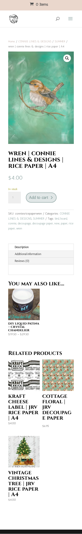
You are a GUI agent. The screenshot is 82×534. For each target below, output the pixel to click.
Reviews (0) (22, 261)
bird (57, 218)
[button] (67, 58)
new (57, 223)
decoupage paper (42, 223)
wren (19, 228)
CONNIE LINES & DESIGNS (34, 41)
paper (64, 223)
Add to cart (38, 197)
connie (12, 223)
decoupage (24, 223)
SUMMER (60, 41)
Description (22, 247)
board (63, 218)
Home (11, 41)
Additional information (28, 254)
